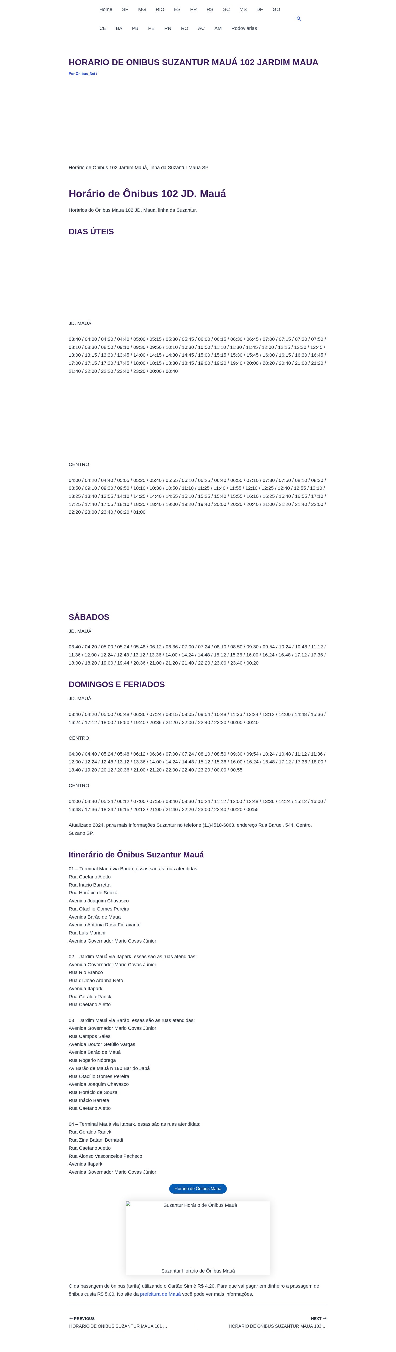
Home (105, 9)
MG (142, 9)
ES (177, 9)
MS (243, 9)
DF (259, 9)
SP (125, 9)
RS (210, 9)
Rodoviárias (244, 28)
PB (135, 28)
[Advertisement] (198, 124)
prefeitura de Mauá (160, 1294)
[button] (299, 18)
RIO (160, 9)
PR (193, 9)
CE (102, 28)
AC (201, 28)
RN (167, 28)
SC (226, 9)
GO (276, 9)
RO (184, 28)
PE (151, 28)
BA (119, 28)
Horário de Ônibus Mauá (198, 1188)
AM (218, 28)
